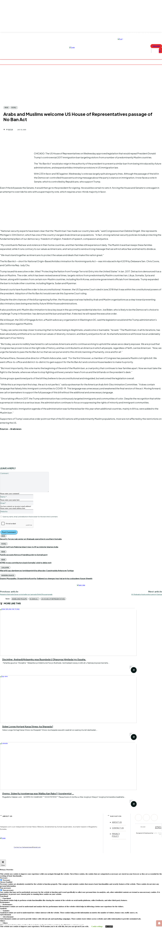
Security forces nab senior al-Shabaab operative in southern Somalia (31, 539)
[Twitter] (154, 817)
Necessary (6, 880)
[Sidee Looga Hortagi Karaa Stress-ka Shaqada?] (68, 699)
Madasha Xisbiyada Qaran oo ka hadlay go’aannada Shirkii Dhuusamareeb (26, 594)
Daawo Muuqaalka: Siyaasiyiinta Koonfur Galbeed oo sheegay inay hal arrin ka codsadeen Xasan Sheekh (46, 578)
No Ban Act (34, 599)
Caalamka (5, 567)
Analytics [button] (3, 908)
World (13, 107)
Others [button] (2, 921)
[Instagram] (146, 817)
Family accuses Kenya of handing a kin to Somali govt (23, 555)
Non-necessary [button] (5, 888)
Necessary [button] (3, 878)
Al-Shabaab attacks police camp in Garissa (146, 594)
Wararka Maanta (7, 575)
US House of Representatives (53, 599)
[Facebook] (138, 817)
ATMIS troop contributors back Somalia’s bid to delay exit (25, 562)
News (6, 107)
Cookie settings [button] (97, 926)
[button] (154, 50)
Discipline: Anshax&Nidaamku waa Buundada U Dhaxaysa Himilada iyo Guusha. (44, 659)
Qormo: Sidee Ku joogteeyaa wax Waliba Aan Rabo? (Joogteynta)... (38, 793)
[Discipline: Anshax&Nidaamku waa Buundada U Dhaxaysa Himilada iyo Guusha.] (68, 632)
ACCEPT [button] (109, 926)
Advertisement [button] (5, 915)
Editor (10, 129)
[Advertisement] (16, 166)
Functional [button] (4, 896)
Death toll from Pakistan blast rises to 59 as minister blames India (29, 547)
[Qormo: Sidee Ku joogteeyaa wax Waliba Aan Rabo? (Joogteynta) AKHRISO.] (68, 766)
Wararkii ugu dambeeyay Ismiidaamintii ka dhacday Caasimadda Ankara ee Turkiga (37, 570)
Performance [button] (5, 902)
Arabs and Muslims (19, 599)
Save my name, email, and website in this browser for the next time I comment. (30, 517)
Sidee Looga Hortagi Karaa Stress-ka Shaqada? (27, 726)
